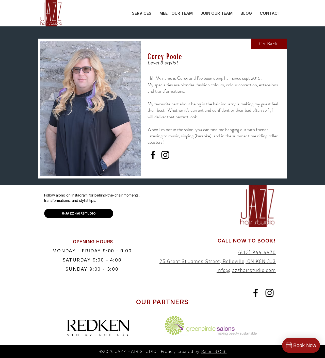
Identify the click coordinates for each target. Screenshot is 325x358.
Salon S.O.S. (214, 351)
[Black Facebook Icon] (255, 292)
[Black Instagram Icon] (269, 292)
